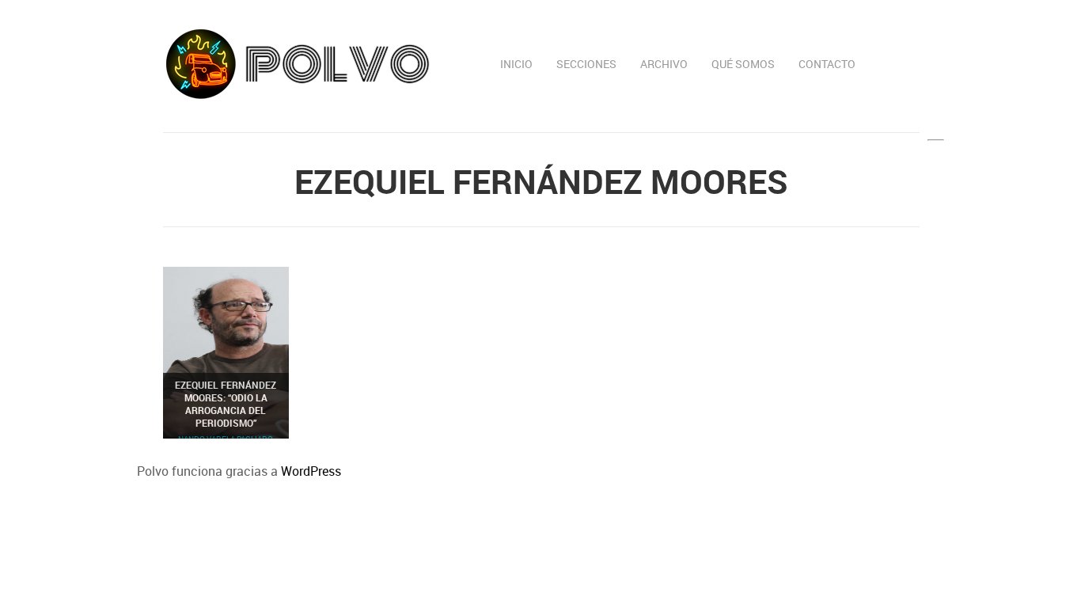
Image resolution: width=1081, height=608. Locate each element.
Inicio (516, 63)
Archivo (664, 63)
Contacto (826, 63)
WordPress (311, 471)
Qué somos (743, 63)
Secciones (586, 63)
